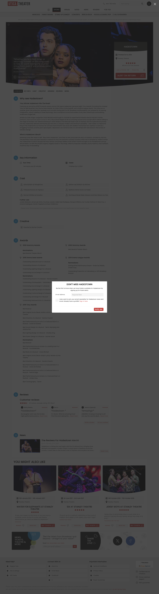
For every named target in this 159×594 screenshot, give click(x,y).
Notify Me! (99, 309)
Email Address (60, 294)
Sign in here (84, 301)
